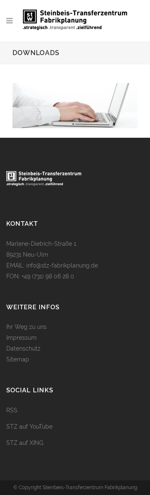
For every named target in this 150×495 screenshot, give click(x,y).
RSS (12, 410)
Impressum (21, 337)
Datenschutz (23, 348)
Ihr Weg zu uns (26, 326)
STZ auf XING (24, 442)
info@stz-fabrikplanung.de (62, 265)
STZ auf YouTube (29, 426)
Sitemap (17, 359)
